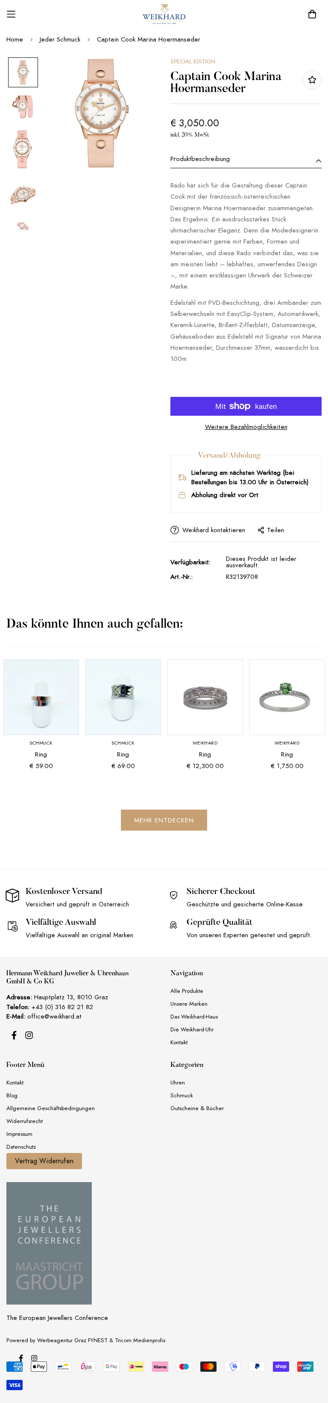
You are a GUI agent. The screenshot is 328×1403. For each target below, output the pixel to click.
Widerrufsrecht (24, 1121)
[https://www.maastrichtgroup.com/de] (49, 1243)
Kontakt (178, 1042)
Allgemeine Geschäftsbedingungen (50, 1108)
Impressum (19, 1134)
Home (14, 39)
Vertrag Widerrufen (44, 1161)
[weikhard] (164, 14)
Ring (41, 754)
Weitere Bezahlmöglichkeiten (246, 427)
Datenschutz (21, 1147)
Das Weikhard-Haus (194, 1017)
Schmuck (181, 1095)
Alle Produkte (186, 991)
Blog (12, 1095)
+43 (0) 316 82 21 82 (62, 1007)
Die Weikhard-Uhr (192, 1029)
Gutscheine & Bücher (197, 1108)
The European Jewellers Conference (57, 1318)
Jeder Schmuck (60, 39)
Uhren (177, 1082)
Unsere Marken (189, 1004)
